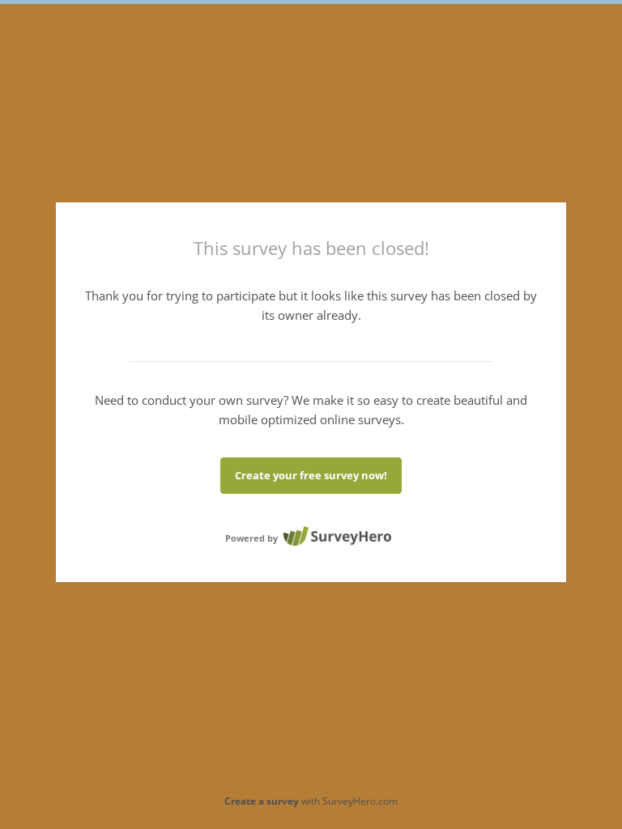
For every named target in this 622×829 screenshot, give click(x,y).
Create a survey (261, 801)
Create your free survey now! (311, 475)
